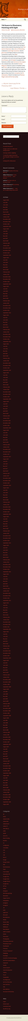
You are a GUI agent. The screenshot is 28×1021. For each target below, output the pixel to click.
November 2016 (6, 480)
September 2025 (7, 226)
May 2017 (5, 466)
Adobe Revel (6, 823)
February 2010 (6, 674)
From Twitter (6, 871)
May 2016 (5, 495)
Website (4, 122)
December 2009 (6, 679)
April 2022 (5, 324)
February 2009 (6, 703)
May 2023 (5, 293)
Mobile (4, 919)
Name (4, 116)
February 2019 (6, 416)
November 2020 (6, 365)
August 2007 (6, 746)
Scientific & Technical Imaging (10, 958)
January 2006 (6, 792)
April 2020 (5, 382)
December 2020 (6, 363)
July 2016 (5, 490)
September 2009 (7, 686)
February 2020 (6, 387)
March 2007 (5, 758)
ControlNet (5, 847)
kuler (4, 910)
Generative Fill (6, 874)
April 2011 (5, 641)
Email (3, 119)
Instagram (5, 903)
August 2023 (6, 286)
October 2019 (6, 396)
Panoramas (5, 936)
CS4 (4, 850)
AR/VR (4, 833)
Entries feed (6, 1004)
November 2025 (6, 221)
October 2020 (6, 368)
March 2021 (5, 356)
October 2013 (6, 569)
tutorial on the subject (20, 62)
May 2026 (5, 207)
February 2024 (6, 272)
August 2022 (6, 315)
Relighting (5, 953)
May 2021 (5, 351)
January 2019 (6, 418)
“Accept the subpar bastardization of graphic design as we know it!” (11, 157)
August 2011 (6, 631)
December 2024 (6, 248)
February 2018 (6, 444)
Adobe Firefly (6, 819)
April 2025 (5, 238)
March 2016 (5, 499)
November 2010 (6, 653)
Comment (5, 105)
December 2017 (6, 449)
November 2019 (6, 394)
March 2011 (5, 643)
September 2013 (7, 571)
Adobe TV (5, 826)
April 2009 (5, 698)
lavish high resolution (13, 51)
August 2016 (6, 487)
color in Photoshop (19, 49)
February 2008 (6, 732)
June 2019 (5, 406)
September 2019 (7, 399)
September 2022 (7, 312)
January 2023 (6, 303)
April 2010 (5, 670)
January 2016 (6, 504)
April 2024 (5, 267)
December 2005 (6, 794)
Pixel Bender (6, 946)
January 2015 (6, 533)
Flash (4, 869)
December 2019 (6, 392)
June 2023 (5, 291)
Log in (4, 1001)
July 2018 (5, 432)
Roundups (5, 955)
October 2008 (6, 713)
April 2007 (5, 756)
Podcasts (5, 948)
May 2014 (5, 552)
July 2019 (5, 404)
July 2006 (5, 778)
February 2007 (6, 761)
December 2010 (6, 651)
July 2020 (5, 375)
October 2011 (6, 627)
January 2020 (6, 389)
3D (3, 814)
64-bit (4, 816)
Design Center (6, 862)
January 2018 (6, 447)
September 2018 (7, 428)
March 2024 (5, 269)
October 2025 (6, 224)
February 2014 (6, 559)
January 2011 (6, 648)
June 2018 (5, 435)
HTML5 (4, 888)
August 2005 (6, 804)
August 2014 (6, 545)
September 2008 (7, 715)
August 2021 (6, 344)
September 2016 (7, 485)
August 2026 (6, 200)
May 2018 (5, 437)
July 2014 (5, 547)
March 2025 (5, 240)
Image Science (6, 898)
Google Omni (6, 879)
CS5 (4, 852)
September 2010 (7, 658)
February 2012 (6, 617)
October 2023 (6, 281)
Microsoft (5, 915)
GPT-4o (4, 886)
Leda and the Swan (10, 77)
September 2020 (7, 370)
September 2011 (7, 629)
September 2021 (7, 341)
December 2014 (6, 535)
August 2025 (6, 228)
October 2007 (6, 742)
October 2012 (6, 598)
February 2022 (6, 329)
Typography (6, 977)
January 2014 (6, 562)
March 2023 (5, 298)
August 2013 (6, 574)
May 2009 (5, 696)
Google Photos (6, 881)
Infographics (6, 900)
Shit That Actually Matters (9, 960)
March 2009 (5, 701)
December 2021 (6, 334)
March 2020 (5, 384)
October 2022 (6, 310)
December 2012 (6, 593)
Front (5, 67)
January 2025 (6, 245)
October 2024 (6, 252)
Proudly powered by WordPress (14, 1018)
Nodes (4, 934)
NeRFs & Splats (6, 931)
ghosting (4, 52)
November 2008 (6, 710)
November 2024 (6, 250)
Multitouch (5, 927)
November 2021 (6, 336)
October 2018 (6, 425)
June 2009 (5, 694)
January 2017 (6, 475)
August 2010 (6, 660)
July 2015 (5, 519)
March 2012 (5, 615)
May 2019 (5, 408)
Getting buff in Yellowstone (9, 161)
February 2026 (6, 214)
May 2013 (5, 581)
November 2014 (6, 538)
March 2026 (5, 212)
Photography (6, 939)
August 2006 (6, 775)
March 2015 (5, 528)
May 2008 (5, 725)
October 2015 (6, 511)
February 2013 (6, 588)
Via (16, 54)
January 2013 (6, 591)
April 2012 (5, 612)
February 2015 (6, 531)
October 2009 (6, 684)
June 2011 (5, 636)
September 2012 (7, 600)
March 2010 (5, 672)
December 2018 (6, 420)
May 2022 (5, 322)
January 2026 (6, 217)
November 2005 (6, 797)
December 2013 (6, 564)
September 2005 (7, 802)
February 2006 (6, 790)
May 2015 (5, 523)
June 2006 (5, 780)
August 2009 (6, 689)
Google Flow (6, 876)
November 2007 (6, 739)
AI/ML (4, 831)
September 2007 (7, 744)
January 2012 (6, 619)
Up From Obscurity (7, 982)
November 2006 (6, 768)
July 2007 (5, 749)
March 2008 (5, 730)
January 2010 (6, 677)
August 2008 (6, 718)
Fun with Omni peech (8, 146)
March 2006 (5, 787)
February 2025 (6, 243)
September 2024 (7, 255)
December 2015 (6, 507)
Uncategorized (6, 979)
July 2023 (5, 288)
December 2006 (6, 766)
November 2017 (6, 451)
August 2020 (6, 372)
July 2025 (5, 231)
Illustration (22, 30)
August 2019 (6, 401)
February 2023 (6, 300)
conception (17, 73)
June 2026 (5, 205)
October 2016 (6, 483)
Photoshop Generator (8, 941)
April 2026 (5, 209)
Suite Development (7, 970)
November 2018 (6, 423)
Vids (4, 987)
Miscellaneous (6, 917)
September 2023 (7, 284)
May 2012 (5, 610)
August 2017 (6, 459)
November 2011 (6, 624)
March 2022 (5, 327)
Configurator (6, 845)
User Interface (6, 984)
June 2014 (5, 550)
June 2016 (5, 492)
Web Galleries (6, 989)
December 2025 (6, 219)
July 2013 (5, 576)
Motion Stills (6, 922)
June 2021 (5, 348)
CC (3, 843)
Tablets (5, 972)
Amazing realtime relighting (9, 153)
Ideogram (5, 891)
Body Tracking (6, 838)
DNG (4, 864)
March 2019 (5, 413)
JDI (4, 907)
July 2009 (5, 691)
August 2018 (6, 430)
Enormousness (15, 30)
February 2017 (6, 473)
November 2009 (6, 682)
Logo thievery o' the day (18, 88)
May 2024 (5, 264)
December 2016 (6, 478)
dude (13, 60)
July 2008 (5, 720)
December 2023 (6, 276)
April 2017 (5, 468)
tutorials (5, 39)
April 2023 (5, 296)
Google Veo (6, 883)
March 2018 (5, 442)
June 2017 (5, 463)
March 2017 (5, 471)
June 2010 (5, 665)
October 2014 (6, 540)
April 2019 (5, 411)
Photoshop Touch (7, 943)
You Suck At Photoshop (8, 991)
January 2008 (6, 734)
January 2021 (6, 360)
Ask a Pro (5, 835)
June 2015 (5, 521)
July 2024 (5, 260)
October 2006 (6, 770)
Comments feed (7, 1006)
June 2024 (5, 262)
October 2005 (6, 799)
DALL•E (4, 857)
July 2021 (5, 346)
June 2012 (5, 607)
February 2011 (6, 646)
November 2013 (6, 567)
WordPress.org (6, 1008)
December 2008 (6, 708)
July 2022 (5, 317)
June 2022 (5, 320)
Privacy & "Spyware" (8, 951)
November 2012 (6, 595)
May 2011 (5, 639)
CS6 (4, 855)
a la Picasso (5, 60)
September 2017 (7, 456)
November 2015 (6, 509)
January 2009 (6, 706)
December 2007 (6, 737)
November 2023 (6, 279)
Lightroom (5, 912)
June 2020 (5, 377)
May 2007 (5, 754)
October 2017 (6, 454)
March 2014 (5, 557)
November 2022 (6, 308)
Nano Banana (6, 929)
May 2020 (5, 380)
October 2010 (6, 655)
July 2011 (5, 634)
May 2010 (5, 667)
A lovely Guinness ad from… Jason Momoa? (9, 176)
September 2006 (7, 773)
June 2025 (5, 233)
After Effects (6, 828)
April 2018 (5, 439)
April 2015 (5, 526)
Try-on (4, 975)
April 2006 (5, 785)
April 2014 (5, 555)
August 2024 (6, 257)
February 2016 (6, 502)
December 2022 (6, 305)
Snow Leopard (6, 967)
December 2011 (6, 622)
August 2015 (6, 516)
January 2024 (6, 274)
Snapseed (5, 963)
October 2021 (6, 339)
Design (4, 859)
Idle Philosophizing (7, 893)
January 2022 (6, 332)
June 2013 (5, 579)
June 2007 (5, 751)
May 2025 (5, 236)
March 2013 (5, 586)
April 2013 (5, 583)
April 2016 (5, 497)
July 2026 (5, 202)
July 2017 (5, 461)
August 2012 (6, 603)
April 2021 (5, 353)
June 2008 (5, 722)
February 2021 (6, 358)
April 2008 (5, 727)
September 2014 (7, 543)
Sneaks (5, 965)
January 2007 (6, 763)
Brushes (5, 840)
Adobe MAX (5, 821)
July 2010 (5, 662)
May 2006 (5, 782)
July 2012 (5, 605)
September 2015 (7, 514)
